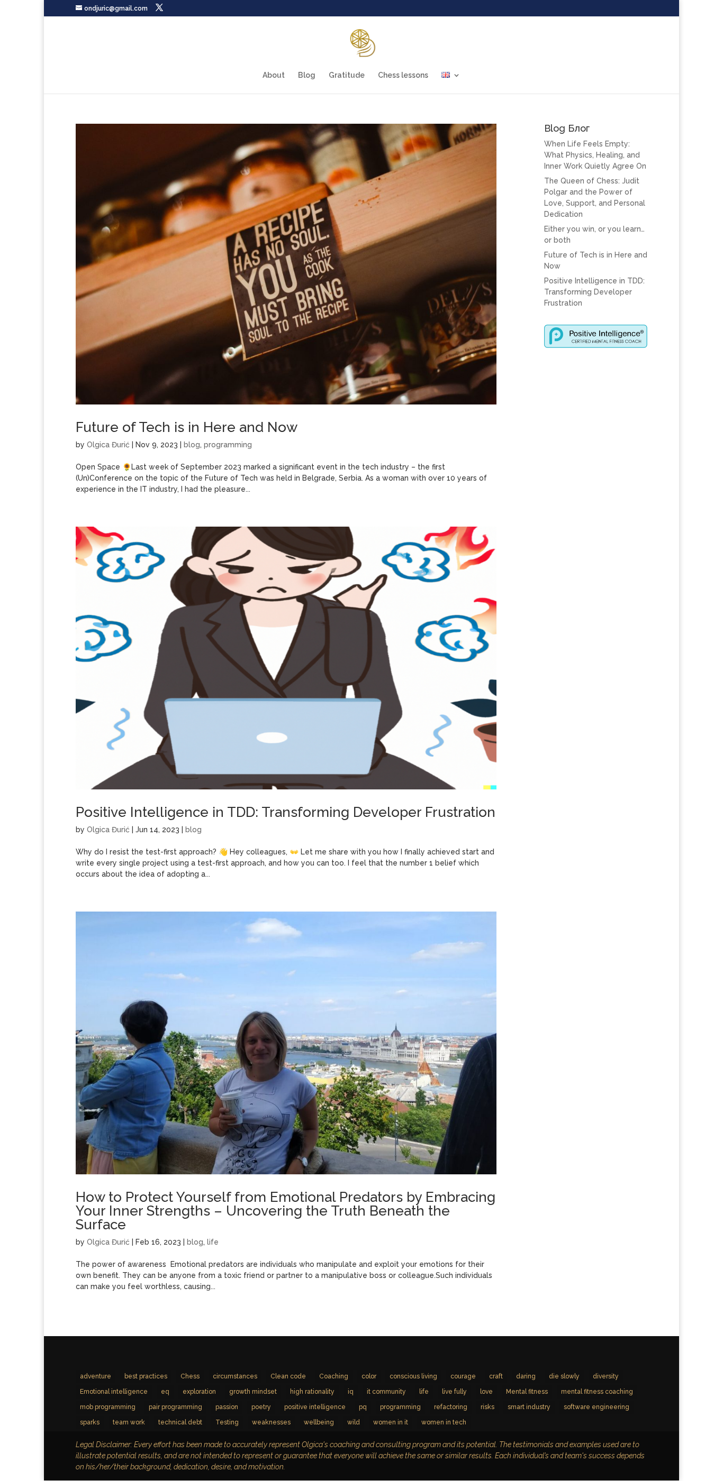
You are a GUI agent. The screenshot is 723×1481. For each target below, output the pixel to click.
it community (386, 1391)
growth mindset (253, 1391)
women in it (390, 1422)
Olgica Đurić (108, 444)
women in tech (443, 1422)
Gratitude (347, 75)
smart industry (529, 1407)
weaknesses (271, 1422)
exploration (199, 1391)
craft (496, 1376)
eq (165, 1391)
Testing (227, 1422)
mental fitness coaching (597, 1391)
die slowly (564, 1376)
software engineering (596, 1407)
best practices (145, 1376)
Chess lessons (403, 75)
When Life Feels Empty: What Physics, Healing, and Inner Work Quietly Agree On (595, 155)
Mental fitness (527, 1391)
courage (463, 1376)
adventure (95, 1376)
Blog (306, 75)
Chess (190, 1376)
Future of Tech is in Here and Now (186, 427)
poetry (261, 1407)
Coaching (333, 1376)
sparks (90, 1422)
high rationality (312, 1391)
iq (351, 1391)
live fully (454, 1391)
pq (363, 1407)
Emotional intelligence (114, 1391)
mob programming (107, 1407)
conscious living (413, 1376)
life (213, 1242)
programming (228, 444)
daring (526, 1376)
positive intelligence (315, 1407)
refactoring (450, 1407)
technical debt (180, 1422)
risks (487, 1407)
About (274, 75)
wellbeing (319, 1422)
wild (353, 1422)
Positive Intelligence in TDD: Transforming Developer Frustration (285, 812)
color (369, 1376)
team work (129, 1422)
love (486, 1391)
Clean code (288, 1376)
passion (226, 1407)
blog (192, 444)
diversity (606, 1376)
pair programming (175, 1407)
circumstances (235, 1376)
